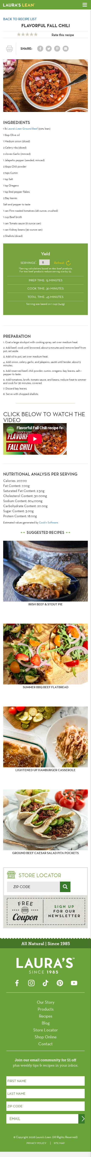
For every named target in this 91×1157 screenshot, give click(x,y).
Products (46, 1009)
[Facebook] (17, 982)
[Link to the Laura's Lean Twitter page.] (49, 49)
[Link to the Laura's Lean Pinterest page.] (57, 49)
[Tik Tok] (45, 982)
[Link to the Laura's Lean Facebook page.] (40, 49)
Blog (46, 1022)
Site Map (59, 1143)
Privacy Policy (36, 1143)
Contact (45, 1043)
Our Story (45, 1002)
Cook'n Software (48, 522)
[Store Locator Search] (65, 887)
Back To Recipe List (20, 19)
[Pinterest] (60, 982)
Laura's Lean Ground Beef (22, 128)
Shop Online (46, 1036)
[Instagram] (31, 982)
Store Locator (45, 1029)
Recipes (45, 1016)
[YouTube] (74, 982)
